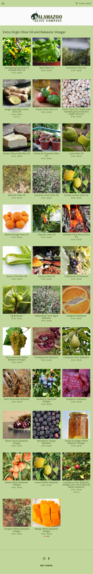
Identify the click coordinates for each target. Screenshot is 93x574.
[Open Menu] (3, 3)
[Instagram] (44, 558)
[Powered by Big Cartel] (46, 565)
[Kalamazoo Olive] (46, 16)
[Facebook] (48, 558)
